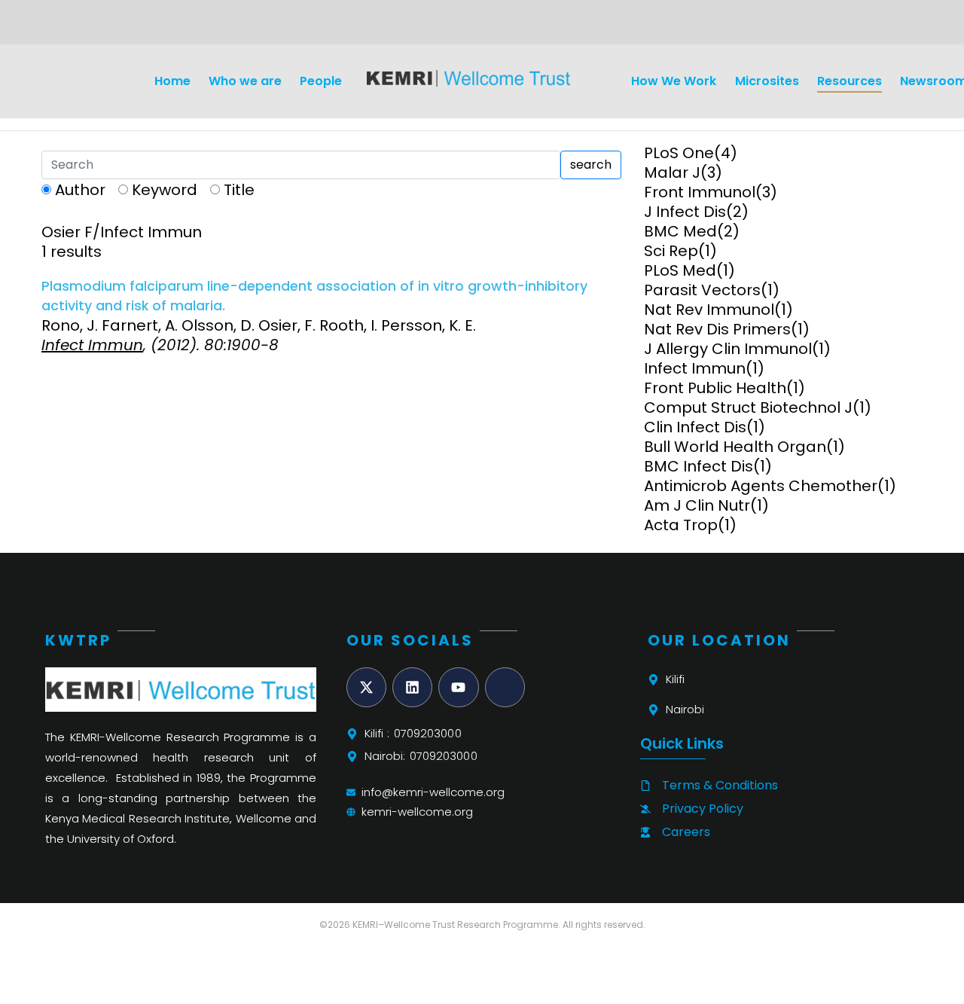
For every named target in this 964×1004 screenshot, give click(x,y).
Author (80, 190)
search (591, 164)
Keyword (164, 190)
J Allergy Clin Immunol (728, 348)
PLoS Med (680, 270)
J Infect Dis (685, 211)
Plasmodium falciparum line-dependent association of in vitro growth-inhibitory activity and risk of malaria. (314, 296)
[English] (49, 27)
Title (239, 190)
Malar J (672, 172)
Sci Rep (671, 250)
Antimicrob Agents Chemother (760, 485)
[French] (86, 27)
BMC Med (680, 231)
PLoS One (679, 152)
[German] (67, 27)
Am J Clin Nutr (697, 505)
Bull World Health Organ (735, 446)
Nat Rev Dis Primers (717, 329)
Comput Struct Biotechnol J (748, 407)
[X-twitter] (366, 687)
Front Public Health (715, 387)
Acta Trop (681, 525)
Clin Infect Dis (695, 427)
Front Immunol (699, 192)
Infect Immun (695, 368)
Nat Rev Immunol (709, 309)
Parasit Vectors (702, 290)
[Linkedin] (412, 687)
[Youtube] (458, 687)
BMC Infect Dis (698, 466)
